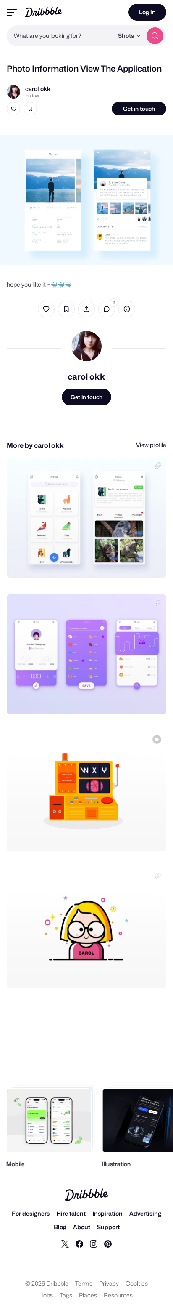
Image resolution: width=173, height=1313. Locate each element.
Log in (147, 12)
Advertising (145, 1213)
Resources (118, 1295)
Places (88, 1295)
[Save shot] (30, 108)
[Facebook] (79, 1243)
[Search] (155, 35)
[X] (65, 1243)
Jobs (47, 1295)
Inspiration (107, 1213)
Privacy (109, 1283)
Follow (32, 96)
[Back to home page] (43, 12)
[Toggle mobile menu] (11, 12)
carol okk (37, 88)
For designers (31, 1213)
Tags (66, 1295)
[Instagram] (93, 1243)
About (81, 1226)
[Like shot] (13, 108)
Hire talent (71, 1213)
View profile (151, 444)
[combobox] (60, 36)
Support (108, 1226)
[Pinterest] (108, 1243)
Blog (60, 1226)
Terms (83, 1283)
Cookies (137, 1283)
